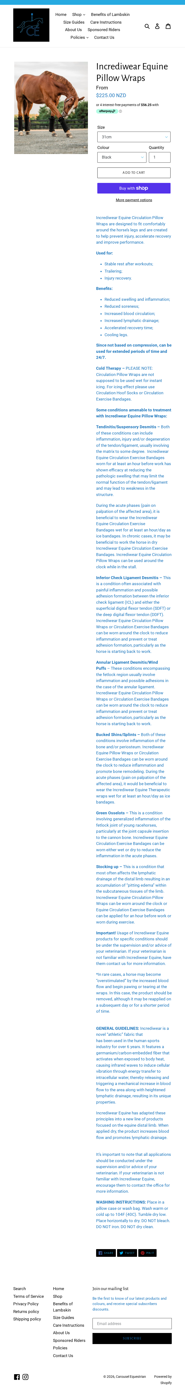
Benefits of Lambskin (110, 14)
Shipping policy (27, 1319)
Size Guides (74, 22)
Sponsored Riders (104, 29)
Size (101, 127)
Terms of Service (28, 1296)
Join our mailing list (110, 1288)
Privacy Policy (26, 1303)
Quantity (156, 147)
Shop (77, 14)
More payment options (134, 200)
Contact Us (104, 37)
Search (19, 1288)
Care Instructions (106, 22)
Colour (103, 147)
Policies (78, 37)
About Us (73, 29)
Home (60, 14)
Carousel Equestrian (131, 1377)
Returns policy (26, 1311)
